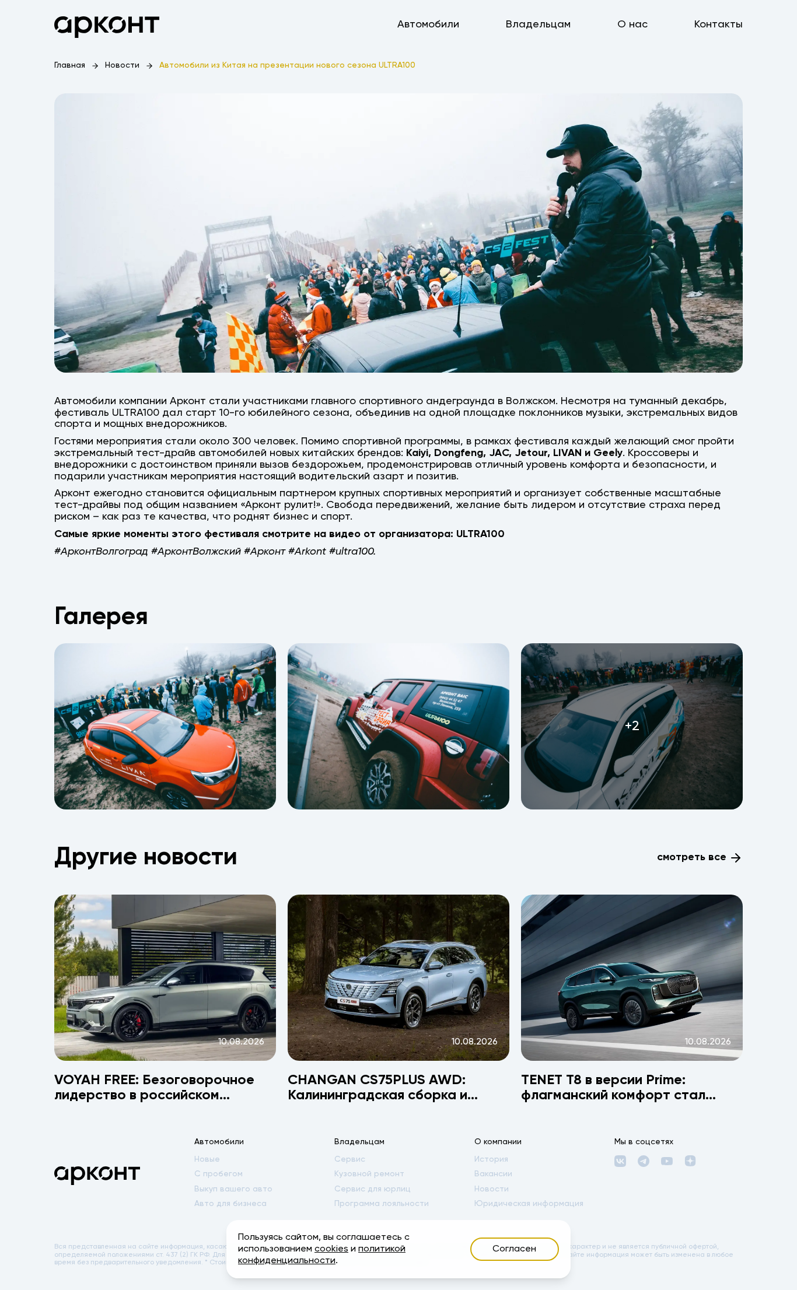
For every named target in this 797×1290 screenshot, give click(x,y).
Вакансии (493, 1174)
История (491, 1159)
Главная (69, 65)
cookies (331, 1249)
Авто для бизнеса (230, 1204)
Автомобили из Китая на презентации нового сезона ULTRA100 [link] (287, 65)
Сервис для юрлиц (372, 1189)
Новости (122, 65)
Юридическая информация (528, 1204)
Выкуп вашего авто (233, 1189)
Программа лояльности (381, 1204)
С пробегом (218, 1174)
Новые (207, 1159)
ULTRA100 (480, 534)
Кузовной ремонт (369, 1174)
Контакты (718, 24)
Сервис (349, 1159)
